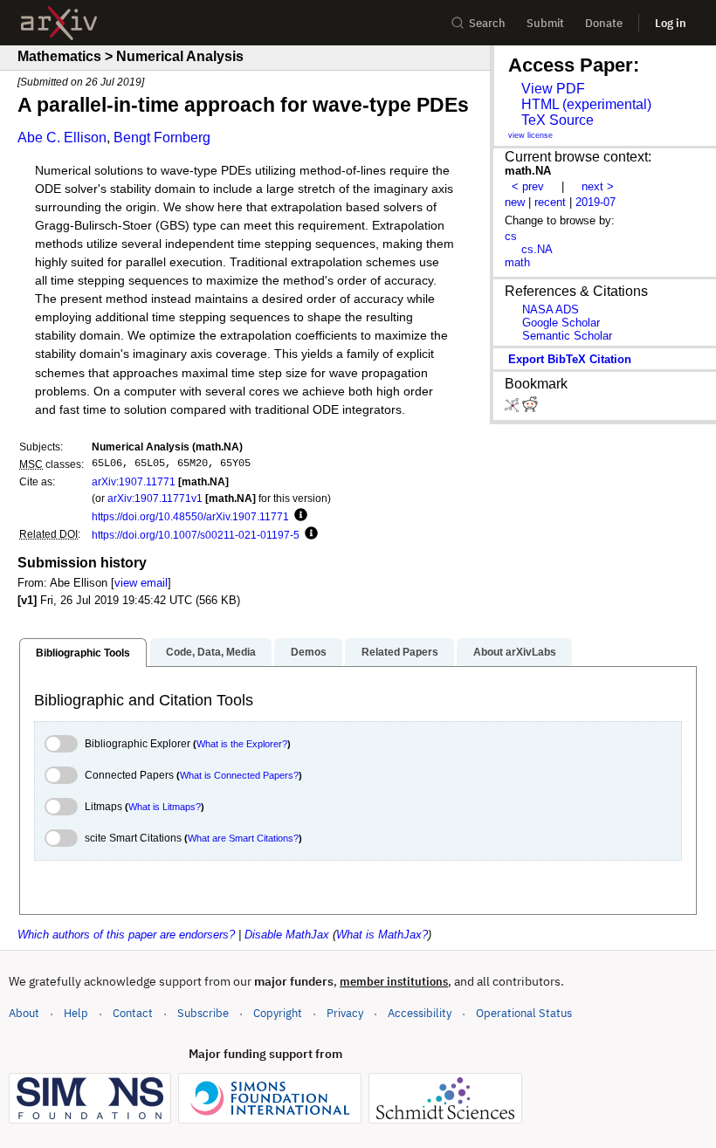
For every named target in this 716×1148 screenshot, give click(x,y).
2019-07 (595, 202)
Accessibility (419, 1013)
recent (550, 202)
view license (530, 135)
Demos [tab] (309, 652)
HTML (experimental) (586, 104)
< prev (528, 186)
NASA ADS (550, 309)
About (24, 1013)
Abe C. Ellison (62, 137)
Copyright (277, 1013)
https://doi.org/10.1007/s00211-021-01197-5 (195, 534)
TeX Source (557, 120)
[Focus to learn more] (298, 516)
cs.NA (537, 249)
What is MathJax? (382, 934)
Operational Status (524, 1013)
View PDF (553, 88)
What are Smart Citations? (243, 838)
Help (76, 1013)
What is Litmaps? (164, 806)
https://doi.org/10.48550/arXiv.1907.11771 (190, 516)
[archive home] (59, 23)
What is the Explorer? (241, 744)
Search (487, 23)
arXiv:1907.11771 (134, 481)
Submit (545, 23)
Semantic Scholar (567, 335)
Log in (670, 23)
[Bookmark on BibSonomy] (513, 408)
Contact (133, 1013)
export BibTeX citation (569, 359)
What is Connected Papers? (239, 775)
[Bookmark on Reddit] (530, 408)
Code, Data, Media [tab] (211, 652)
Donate (604, 23)
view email (141, 582)
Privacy (345, 1013)
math (517, 262)
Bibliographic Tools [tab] (83, 653)
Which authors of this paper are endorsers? (126, 934)
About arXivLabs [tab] (514, 652)
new (515, 202)
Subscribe (203, 1013)
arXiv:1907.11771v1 (155, 498)
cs (511, 236)
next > (598, 186)
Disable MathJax (286, 934)
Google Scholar (561, 322)
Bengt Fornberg (162, 137)
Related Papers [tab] (399, 652)
